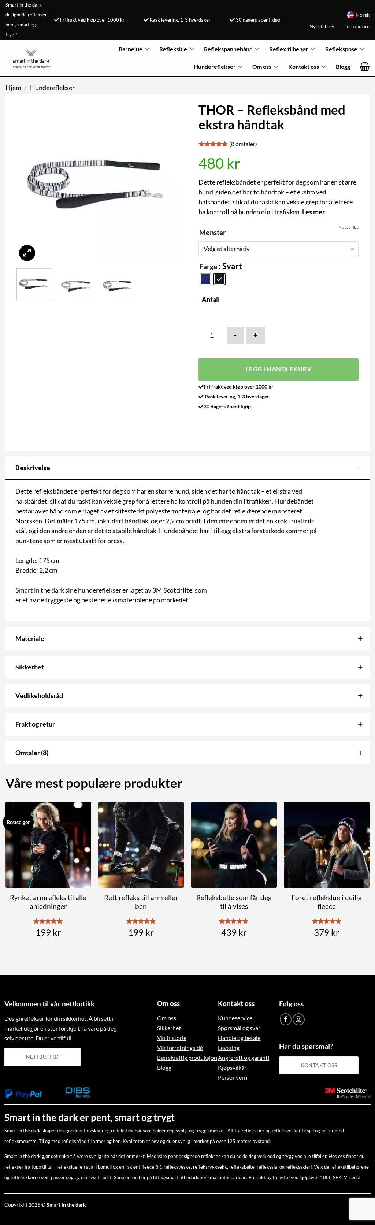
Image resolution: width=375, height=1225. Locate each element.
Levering (229, 1047)
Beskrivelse (32, 468)
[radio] (205, 279)
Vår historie (171, 1037)
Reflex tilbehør (288, 48)
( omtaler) (243, 143)
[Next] (164, 182)
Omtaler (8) (31, 753)
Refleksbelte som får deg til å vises (234, 902)
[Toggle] (360, 467)
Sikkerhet (29, 667)
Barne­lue (130, 48)
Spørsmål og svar (239, 1027)
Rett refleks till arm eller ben (141, 902)
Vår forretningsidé (180, 1047)
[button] (365, 67)
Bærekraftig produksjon (187, 1057)
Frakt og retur (35, 724)
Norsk (363, 15)
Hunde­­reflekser (215, 66)
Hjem (13, 87)
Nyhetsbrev (321, 26)
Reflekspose (341, 48)
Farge (208, 266)
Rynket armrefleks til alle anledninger (48, 902)
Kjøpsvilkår (232, 1067)
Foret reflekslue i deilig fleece (327, 902)
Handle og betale (239, 1037)
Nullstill (348, 226)
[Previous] (29, 182)
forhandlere (357, 26)
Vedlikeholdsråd (39, 695)
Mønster (212, 232)
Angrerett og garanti (243, 1057)
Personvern (232, 1077)
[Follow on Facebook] (286, 1019)
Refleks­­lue (173, 48)
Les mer (313, 212)
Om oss (261, 66)
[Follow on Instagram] (299, 1019)
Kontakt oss (303, 66)
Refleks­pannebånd (228, 48)
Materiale (29, 638)
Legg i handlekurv (279, 369)
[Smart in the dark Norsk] (31, 58)
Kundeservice (235, 1017)
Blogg (343, 66)
